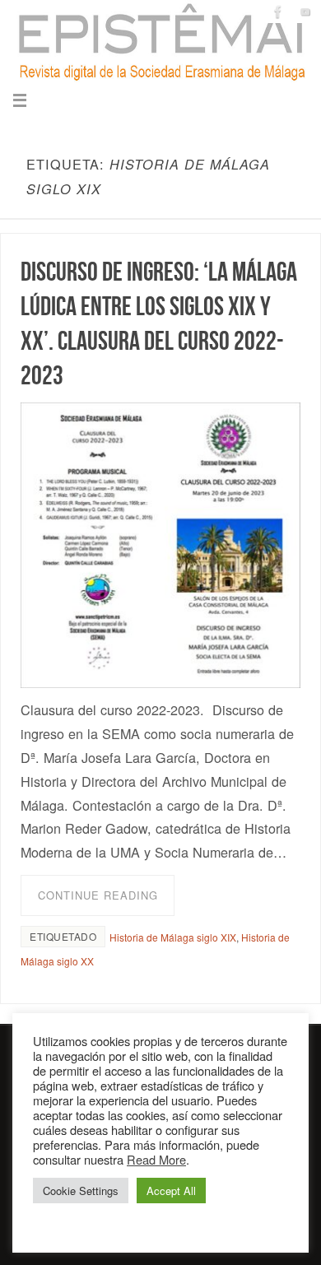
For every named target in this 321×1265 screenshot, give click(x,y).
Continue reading (98, 895)
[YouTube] (305, 11)
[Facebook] (278, 11)
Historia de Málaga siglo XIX (172, 937)
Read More (156, 1159)
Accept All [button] (171, 1190)
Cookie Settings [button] (81, 1190)
